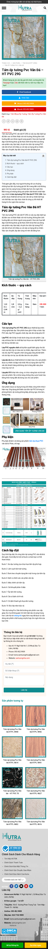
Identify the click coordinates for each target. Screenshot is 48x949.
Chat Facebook (25, 92)
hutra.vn (13, 925)
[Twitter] (16, 886)
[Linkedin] (31, 886)
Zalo (16, 83)
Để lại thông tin (13, 945)
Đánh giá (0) (20, 129)
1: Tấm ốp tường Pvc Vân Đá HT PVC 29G (21, 160)
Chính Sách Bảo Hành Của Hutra (16, 874)
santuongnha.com (19, 923)
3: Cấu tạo (9, 167)
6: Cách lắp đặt (10, 177)
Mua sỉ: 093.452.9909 (25, 104)
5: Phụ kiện (9, 174)
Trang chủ (6, 63)
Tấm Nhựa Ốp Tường (29, 63)
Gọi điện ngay (35, 945)
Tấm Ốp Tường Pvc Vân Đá (14, 65)
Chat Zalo (25, 98)
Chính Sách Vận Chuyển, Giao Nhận (17, 870)
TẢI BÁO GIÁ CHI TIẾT (13, 880)
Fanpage (6, 83)
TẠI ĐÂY (20, 901)
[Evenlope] (21, 886)
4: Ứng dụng (10, 170)
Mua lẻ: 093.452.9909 (25, 109)
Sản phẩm (16, 63)
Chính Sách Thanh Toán (13, 863)
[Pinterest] (26, 886)
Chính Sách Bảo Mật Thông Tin (16, 866)
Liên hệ (24, 690)
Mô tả (7, 129)
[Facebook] (11, 886)
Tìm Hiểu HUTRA (10, 859)
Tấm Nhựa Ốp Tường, (19, 114)
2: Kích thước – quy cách (14, 164)
